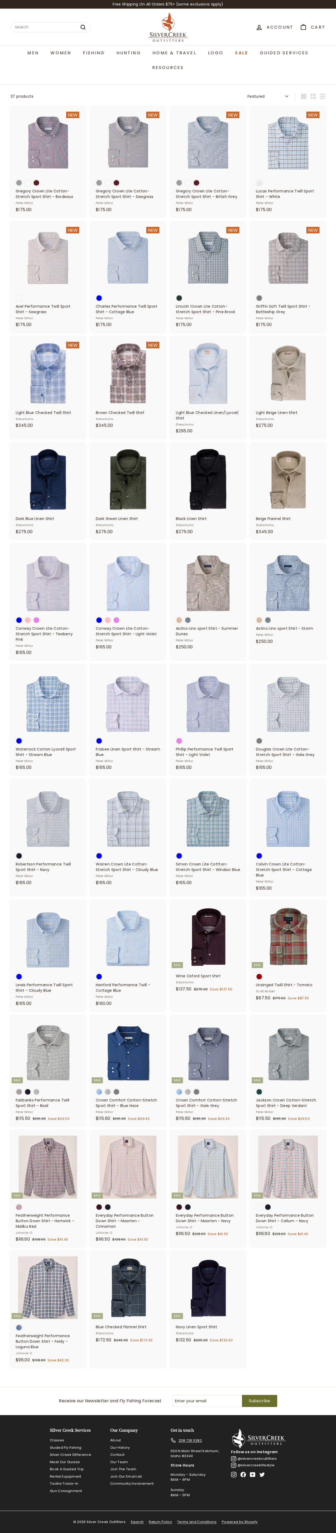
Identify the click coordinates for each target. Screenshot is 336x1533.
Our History (120, 1447)
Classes (57, 1440)
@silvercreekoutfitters (257, 1458)
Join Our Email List (126, 1476)
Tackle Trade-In (64, 1483)
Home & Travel (174, 53)
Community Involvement (132, 1483)
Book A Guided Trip (67, 1469)
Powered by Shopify (240, 1521)
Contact (117, 1454)
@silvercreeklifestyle (256, 1465)
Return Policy (160, 1521)
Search (137, 1521)
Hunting (129, 53)
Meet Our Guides (65, 1462)
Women (60, 53)
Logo (215, 53)
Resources (168, 68)
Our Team (119, 1462)
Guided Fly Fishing (65, 1447)
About (115, 1440)
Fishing (94, 53)
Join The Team (123, 1469)
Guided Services (284, 53)
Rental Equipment (65, 1476)
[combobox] (50, 27)
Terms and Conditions (197, 1521)
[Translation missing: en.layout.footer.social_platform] (234, 1474)
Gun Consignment (66, 1490)
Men (33, 53)
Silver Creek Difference (70, 1454)
